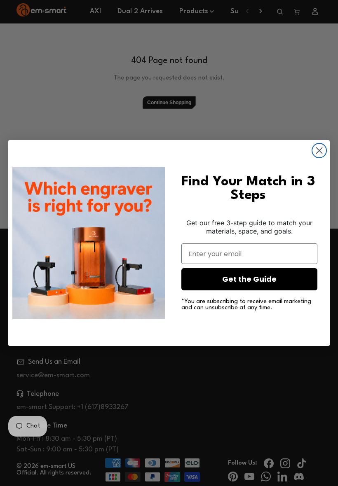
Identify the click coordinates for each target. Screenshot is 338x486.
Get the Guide (249, 279)
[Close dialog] (319, 150)
